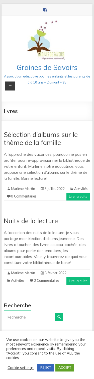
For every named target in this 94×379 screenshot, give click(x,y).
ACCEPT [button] (64, 368)
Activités (80, 189)
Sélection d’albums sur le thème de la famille (41, 138)
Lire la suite (78, 196)
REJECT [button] (45, 368)
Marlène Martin (23, 189)
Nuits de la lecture (31, 221)
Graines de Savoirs (47, 67)
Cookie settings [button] (21, 368)
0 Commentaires (23, 196)
